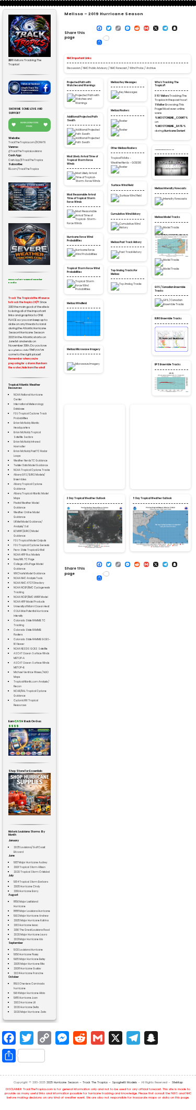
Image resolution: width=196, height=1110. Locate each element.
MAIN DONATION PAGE (29, 124)
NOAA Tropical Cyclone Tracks (32, 470)
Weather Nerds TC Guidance (31, 460)
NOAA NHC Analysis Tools (28, 578)
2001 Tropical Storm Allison (29, 867)
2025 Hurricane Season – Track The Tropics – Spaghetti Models (92, 1082)
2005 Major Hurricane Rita (29, 964)
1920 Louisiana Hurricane (28, 950)
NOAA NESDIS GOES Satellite (31, 649)
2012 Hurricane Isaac (26, 925)
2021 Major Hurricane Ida (28, 939)
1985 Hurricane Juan (26, 998)
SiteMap (177, 1082)
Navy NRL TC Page (24, 559)
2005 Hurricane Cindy (27, 886)
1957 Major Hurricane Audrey (30, 862)
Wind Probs (137, 68)
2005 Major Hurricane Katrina (31, 920)
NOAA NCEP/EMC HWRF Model (31, 597)
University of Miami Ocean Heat (31, 606)
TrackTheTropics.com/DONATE (26, 142)
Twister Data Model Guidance (31, 465)
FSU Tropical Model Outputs (30, 540)
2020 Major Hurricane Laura (30, 934)
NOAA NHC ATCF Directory (29, 583)
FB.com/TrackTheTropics (23, 169)
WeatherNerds (120, 163)
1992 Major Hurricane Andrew (31, 916)
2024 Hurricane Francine (28, 973)
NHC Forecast (118, 68)
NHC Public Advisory (95, 68)
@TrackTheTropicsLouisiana (25, 151)
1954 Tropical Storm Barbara (31, 882)
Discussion (73, 68)
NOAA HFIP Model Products (29, 602)
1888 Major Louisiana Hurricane (32, 911)
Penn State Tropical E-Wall (29, 550)
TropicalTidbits (120, 158)
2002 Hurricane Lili (25, 1002)
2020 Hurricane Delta (26, 1007)
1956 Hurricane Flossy (26, 954)
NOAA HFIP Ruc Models (27, 555)
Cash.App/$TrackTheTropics (25, 160)
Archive (151, 68)
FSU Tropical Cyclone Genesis (31, 545)
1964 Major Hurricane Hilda (29, 993)
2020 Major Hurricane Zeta (30, 1012)
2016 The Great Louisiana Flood (32, 930)
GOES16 (136, 163)
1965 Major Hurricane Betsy (29, 959)
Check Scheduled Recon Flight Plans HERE (164, 150)
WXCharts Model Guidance (29, 573)
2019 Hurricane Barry (26, 891)
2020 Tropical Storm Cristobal (32, 872)
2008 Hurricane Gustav (27, 968)
